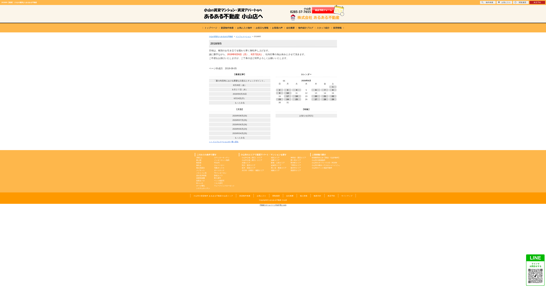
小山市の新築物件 (318, 160)
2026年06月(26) (239, 124)
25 (296, 99)
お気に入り (506, 2)
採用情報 (337, 28)
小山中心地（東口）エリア (252, 160)
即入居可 (217, 178)
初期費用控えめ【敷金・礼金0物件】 (326, 158)
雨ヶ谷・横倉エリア (278, 168)
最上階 (198, 160)
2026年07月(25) (239, 120)
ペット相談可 (219, 181)
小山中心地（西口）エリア (252, 158)
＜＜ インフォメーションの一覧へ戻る (223, 142)
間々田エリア (296, 160)
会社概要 (290, 28)
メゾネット (200, 170)
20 (316, 96)
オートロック (219, 170)
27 (316, 99)
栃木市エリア (296, 168)
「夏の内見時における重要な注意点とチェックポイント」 (240, 81)
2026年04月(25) (239, 133)
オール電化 (200, 186)
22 (333, 96)
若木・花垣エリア (248, 168)
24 (288, 99)
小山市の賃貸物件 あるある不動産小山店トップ (213, 196)
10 (288, 93)
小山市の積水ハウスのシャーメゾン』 (326, 165)
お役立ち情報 (262, 28)
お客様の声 (277, 28)
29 (333, 99)
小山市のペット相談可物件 (322, 168)
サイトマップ (346, 196)
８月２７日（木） (240, 89)
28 (325, 99)
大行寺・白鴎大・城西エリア (253, 170)
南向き (198, 165)
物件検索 (489, 2)
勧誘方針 (317, 196)
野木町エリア (296, 163)
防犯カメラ (218, 176)
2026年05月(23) (239, 129)
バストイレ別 (201, 173)
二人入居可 (218, 183)
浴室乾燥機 (200, 178)
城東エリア (275, 160)
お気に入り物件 (244, 28)
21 (325, 96)
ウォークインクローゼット (224, 186)
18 (296, 96)
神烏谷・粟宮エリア (298, 158)
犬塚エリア (246, 163)
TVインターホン (220, 173)
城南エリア (275, 170)
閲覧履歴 (522, 2)
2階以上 (199, 158)
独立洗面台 (200, 168)
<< (284, 80)
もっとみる (240, 103)
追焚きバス (200, 181)
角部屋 (198, 163)
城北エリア (275, 158)
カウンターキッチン (221, 158)
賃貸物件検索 (227, 28)
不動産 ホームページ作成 (269, 205)
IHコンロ (199, 183)
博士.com (282, 205)
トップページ (210, 28)
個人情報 (303, 196)
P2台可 (217, 163)
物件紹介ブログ (305, 28)
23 (280, 99)
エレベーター (219, 165)
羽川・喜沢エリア (248, 165)
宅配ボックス (219, 168)
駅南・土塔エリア (278, 163)
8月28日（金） (239, 85)
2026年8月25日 (240, 94)
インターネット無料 (221, 160)
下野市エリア (296, 165)
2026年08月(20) (239, 116)
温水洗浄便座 (201, 176)
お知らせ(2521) (306, 116)
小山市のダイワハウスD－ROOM (324, 163)
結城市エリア (276, 165)
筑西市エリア (296, 170)
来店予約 (537, 2)
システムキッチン (203, 188)
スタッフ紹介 (323, 28)
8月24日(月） (240, 98)
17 (288, 96)
